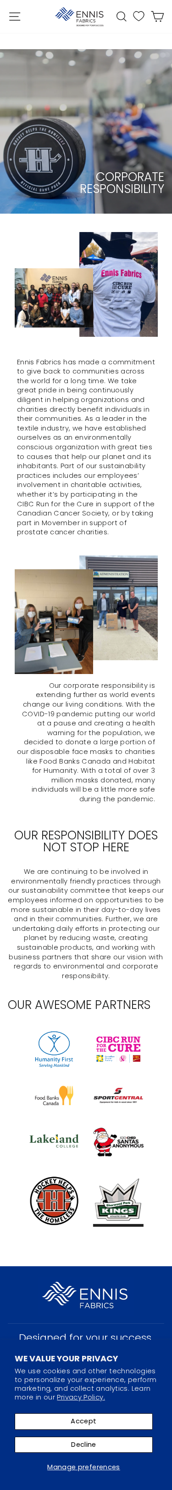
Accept (83, 1421)
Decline (83, 1444)
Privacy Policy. (81, 1397)
